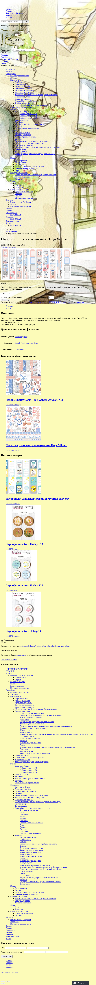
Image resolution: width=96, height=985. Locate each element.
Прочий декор (20, 149)
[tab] (50, 306)
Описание (10, 306)
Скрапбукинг (11, 74)
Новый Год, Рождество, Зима (26, 343)
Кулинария (24, 859)
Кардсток (18, 126)
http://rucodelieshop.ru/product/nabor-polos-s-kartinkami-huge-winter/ (44, 646)
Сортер (18, 680)
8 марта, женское (26, 751)
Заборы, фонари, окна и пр (30, 852)
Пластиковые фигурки (24, 145)
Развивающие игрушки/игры (21, 675)
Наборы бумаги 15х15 (28, 114)
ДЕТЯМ (9, 72)
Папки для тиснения (23, 99)
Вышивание (10, 930)
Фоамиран (19, 187)
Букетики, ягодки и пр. (29, 810)
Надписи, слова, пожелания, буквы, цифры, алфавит (41, 715)
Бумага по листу (21, 120)
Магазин (9, 9)
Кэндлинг (10, 217)
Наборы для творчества (19, 76)
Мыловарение (11, 213)
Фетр (17, 183)
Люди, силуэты (26, 863)
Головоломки (20, 677)
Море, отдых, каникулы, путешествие (35, 865)
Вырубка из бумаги (22, 133)
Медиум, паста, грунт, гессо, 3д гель (29, 166)
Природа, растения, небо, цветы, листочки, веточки (40, 882)
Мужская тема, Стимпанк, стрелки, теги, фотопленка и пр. (43, 867)
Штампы (18, 196)
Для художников (12, 221)
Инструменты (15, 80)
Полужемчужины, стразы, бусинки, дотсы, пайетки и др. (38, 147)
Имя (2, 948)
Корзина (9, 15)
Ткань (12, 181)
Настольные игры (17, 682)
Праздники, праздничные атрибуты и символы (38, 844)
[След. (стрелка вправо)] (4, 983)
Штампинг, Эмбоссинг (19, 189)
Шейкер (23, 846)
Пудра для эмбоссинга (24, 192)
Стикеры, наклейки (23, 135)
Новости (9, 967)
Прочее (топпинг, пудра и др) (26, 168)
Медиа (13, 158)
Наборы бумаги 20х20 (28, 116)
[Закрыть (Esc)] (2, 981)
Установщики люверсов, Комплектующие (31, 105)
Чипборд (18, 156)
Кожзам (18, 185)
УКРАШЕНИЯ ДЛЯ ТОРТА (17, 669)
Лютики (23, 819)
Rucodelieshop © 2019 (9, 972)
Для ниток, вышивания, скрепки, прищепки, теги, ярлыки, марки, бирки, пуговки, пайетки (56, 734)
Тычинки (23, 829)
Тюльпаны (24, 831)
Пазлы (12, 684)
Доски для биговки (22, 86)
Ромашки (23, 827)
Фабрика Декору (21, 337)
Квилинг (9, 208)
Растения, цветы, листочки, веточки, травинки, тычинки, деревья (46, 726)
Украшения (14, 131)
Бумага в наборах (22, 112)
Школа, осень (25, 730)
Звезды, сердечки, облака (30, 739)
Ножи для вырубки (22, 97)
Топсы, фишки (21, 152)
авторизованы (20, 655)
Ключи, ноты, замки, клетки (31, 856)
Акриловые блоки (22, 84)
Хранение (14, 78)
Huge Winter (19, 349)
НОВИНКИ (10, 69)
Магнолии (24, 821)
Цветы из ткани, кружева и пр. (32, 833)
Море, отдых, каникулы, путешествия (35, 753)
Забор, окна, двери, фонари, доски (33, 728)
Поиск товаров (7, 50)
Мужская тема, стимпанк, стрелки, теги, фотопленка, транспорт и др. (47, 747)
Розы (22, 825)
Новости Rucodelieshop (9, 660)
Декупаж (9, 200)
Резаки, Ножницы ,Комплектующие (29, 101)
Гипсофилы (24, 814)
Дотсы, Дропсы (21, 162)
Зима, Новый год (26, 732)
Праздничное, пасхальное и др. (32, 713)
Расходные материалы (19, 173)
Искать (4, 53)
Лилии (22, 816)
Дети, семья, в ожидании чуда (32, 848)
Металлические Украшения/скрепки (29, 143)
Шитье (8, 223)
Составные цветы (27, 736)
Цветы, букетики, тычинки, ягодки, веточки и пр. (35, 154)
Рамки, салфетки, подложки (31, 717)
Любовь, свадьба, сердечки (30, 743)
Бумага (13, 109)
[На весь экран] (6, 981)
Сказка (22, 873)
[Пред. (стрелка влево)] (2, 983)
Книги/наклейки (17, 686)
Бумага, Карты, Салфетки (20, 202)
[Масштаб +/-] (9, 981)
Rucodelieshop (11, 231)
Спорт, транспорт (27, 875)
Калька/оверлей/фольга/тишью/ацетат (30, 124)
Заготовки (19, 122)
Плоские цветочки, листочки (31, 823)
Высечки (18, 139)
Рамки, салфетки (26, 871)
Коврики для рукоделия (24, 93)
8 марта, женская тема (28, 838)
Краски (18, 164)
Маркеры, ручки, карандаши (21, 107)
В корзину (5, 300)
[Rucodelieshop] (14, 48)
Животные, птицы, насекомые (32, 724)
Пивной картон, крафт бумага (27, 128)
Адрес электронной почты (12, 952)
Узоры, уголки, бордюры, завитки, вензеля (37, 722)
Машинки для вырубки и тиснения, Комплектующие (36, 95)
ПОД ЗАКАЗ (20, 82)
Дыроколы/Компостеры (24, 90)
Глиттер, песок (21, 160)
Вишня (22, 812)
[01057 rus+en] (36, 279)
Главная (9, 11)
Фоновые (23, 741)
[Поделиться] (4, 981)
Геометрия (24, 749)
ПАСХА (23, 842)
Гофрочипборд (25, 840)
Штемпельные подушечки (25, 198)
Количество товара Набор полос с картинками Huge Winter (24, 297)
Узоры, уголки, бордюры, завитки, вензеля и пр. (39, 878)
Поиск (26, 21)
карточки (80, 302)
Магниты (18, 179)
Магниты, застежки (23, 903)
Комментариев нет (8, 247)
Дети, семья (24, 720)
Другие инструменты (23, 88)
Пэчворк (9, 211)
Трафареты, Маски (22, 103)
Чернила (18, 194)
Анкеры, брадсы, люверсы (25, 137)
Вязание (9, 932)
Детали (8, 308)
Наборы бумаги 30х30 (28, 118)
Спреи (17, 171)
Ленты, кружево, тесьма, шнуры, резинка (31, 141)
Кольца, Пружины (22, 177)
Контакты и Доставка (14, 13)
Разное (22, 745)
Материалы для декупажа (20, 206)
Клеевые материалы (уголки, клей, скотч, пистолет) (35, 175)
